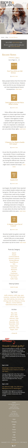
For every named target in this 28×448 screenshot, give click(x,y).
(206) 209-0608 (15, 46)
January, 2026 (14, 320)
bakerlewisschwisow (11, 304)
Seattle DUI (14, 180)
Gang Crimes (14, 266)
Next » (18, 57)
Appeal (14, 253)
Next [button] (27, 354)
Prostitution (14, 273)
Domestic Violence (14, 258)
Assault (14, 255)
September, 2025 (14, 327)
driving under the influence (12, 301)
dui (23, 299)
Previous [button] (1, 354)
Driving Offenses (14, 260)
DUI (14, 264)
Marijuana (14, 269)
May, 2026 (14, 313)
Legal (14, 434)
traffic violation (8, 295)
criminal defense (17, 303)
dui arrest (18, 299)
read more (18, 89)
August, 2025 (14, 329)
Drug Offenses (14, 262)
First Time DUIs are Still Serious (14, 72)
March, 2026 (14, 316)
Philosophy (14, 422)
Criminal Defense (14, 256)
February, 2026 (14, 318)
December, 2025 (14, 322)
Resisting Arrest (14, 275)
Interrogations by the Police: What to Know (14, 103)
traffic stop (17, 295)
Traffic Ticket (14, 279)
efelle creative (14, 443)
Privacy (14, 437)
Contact (14, 432)
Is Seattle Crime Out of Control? (14, 225)
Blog (7, 37)
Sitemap (14, 440)
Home (2, 37)
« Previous (11, 57)
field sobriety (11, 299)
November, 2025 (14, 324)
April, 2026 (14, 315)
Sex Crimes (14, 277)
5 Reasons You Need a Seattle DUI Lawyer (14, 143)
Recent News (9, 54)
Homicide (14, 268)
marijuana (13, 297)
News (14, 427)
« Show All (14, 333)
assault (20, 304)
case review (15, 42)
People (14, 424)
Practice (14, 429)
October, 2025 (14, 326)
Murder (14, 271)
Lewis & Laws (15, 76)
